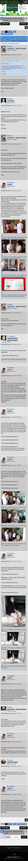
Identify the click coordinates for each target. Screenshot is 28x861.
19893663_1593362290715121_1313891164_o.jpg (14, 525)
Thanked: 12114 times (12, 50)
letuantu (10, 707)
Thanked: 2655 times (11, 763)
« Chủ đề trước (5, 23)
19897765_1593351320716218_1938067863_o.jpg (14, 543)
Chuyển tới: (8, 837)
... (12, 31)
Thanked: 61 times (11, 102)
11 (14, 31)
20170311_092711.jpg (7, 647)
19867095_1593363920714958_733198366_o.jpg (14, 507)
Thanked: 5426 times (11, 711)
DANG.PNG (4, 359)
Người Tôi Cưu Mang (12, 857)
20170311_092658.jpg (7, 629)
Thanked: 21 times (11, 186)
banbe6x (10, 46)
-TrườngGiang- (11, 336)
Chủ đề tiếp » (23, 23)
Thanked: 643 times (6, 342)
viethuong (10, 99)
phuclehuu (10, 760)
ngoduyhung (11, 182)
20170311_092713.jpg (7, 666)
